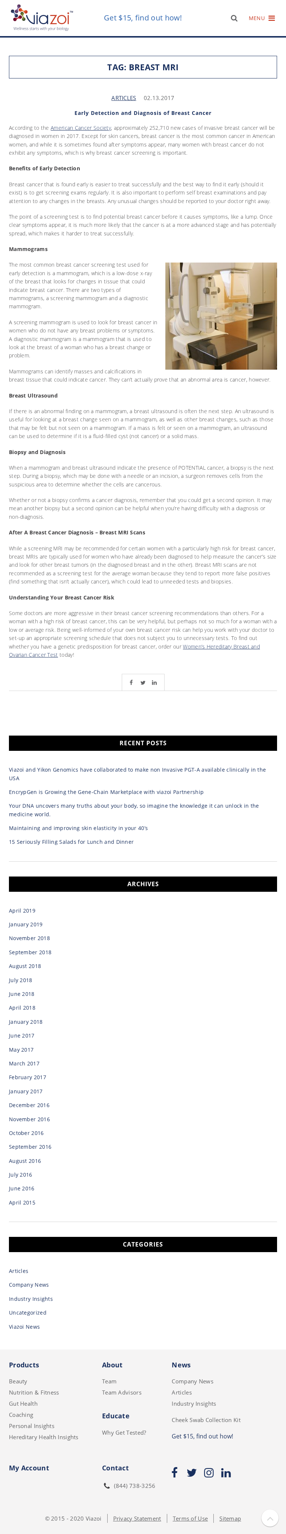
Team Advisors (122, 1392)
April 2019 (22, 910)
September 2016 (30, 1146)
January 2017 (26, 1091)
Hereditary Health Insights (44, 1437)
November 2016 (29, 1119)
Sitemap (230, 1518)
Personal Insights (31, 1426)
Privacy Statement (137, 1518)
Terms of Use (190, 1518)
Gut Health (23, 1403)
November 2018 (29, 938)
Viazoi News (24, 1326)
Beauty (18, 1381)
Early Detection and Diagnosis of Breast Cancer (143, 112)
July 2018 (20, 980)
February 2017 (27, 1077)
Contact (115, 1467)
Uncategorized (28, 1312)
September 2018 (30, 952)
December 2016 (29, 1105)
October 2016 (26, 1132)
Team (109, 1381)
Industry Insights (31, 1298)
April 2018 (22, 1007)
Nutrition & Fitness (34, 1392)
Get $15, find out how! (143, 18)
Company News (29, 1284)
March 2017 (24, 1063)
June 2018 (22, 993)
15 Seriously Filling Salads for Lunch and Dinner (71, 841)
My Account (29, 1467)
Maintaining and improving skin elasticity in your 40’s (78, 828)
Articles (123, 98)
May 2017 (21, 1049)
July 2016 (20, 1174)
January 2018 (26, 1021)
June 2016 (22, 1188)
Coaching (21, 1414)
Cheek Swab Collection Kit (206, 1420)
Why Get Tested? (124, 1432)
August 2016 (25, 1160)
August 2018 (25, 965)
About (112, 1364)
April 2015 (22, 1202)
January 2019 (26, 924)
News (181, 1364)
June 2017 (22, 1035)
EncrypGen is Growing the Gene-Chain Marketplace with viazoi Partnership (106, 791)
